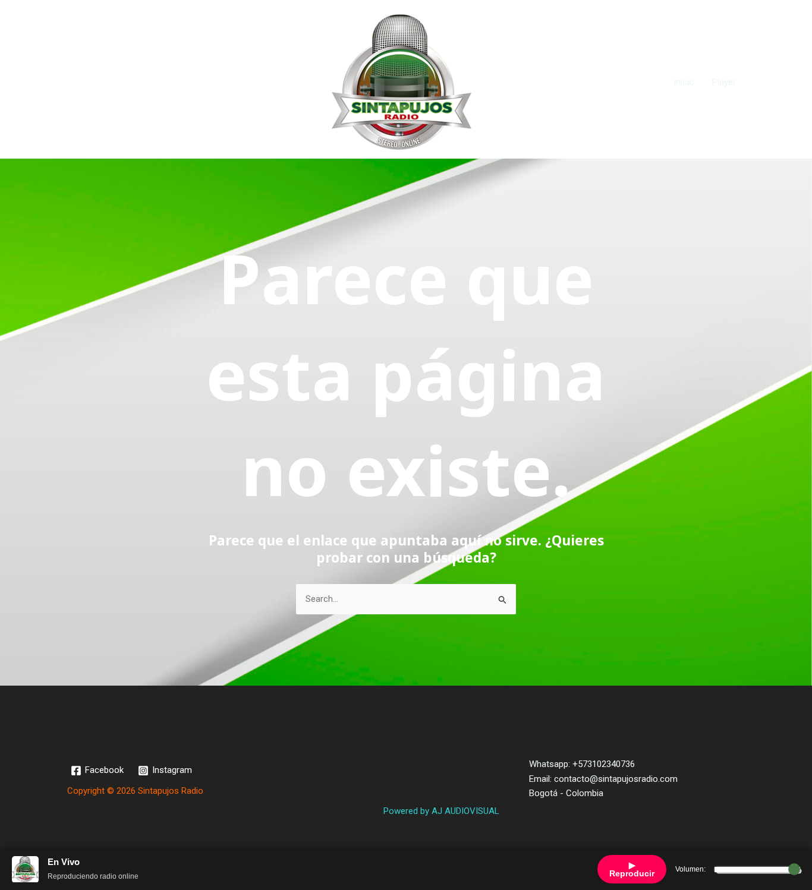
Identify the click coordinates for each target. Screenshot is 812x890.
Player (724, 82)
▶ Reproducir (631, 869)
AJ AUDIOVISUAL (465, 811)
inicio (684, 82)
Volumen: (690, 869)
